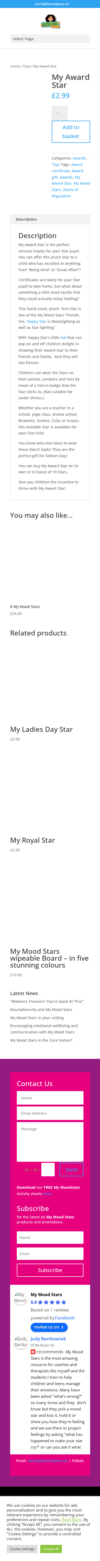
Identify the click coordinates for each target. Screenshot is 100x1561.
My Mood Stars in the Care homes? (41, 1040)
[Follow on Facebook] (23, 1468)
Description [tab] (26, 219)
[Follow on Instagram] (34, 1468)
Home (15, 66)
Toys (26, 66)
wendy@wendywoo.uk (48, 1460)
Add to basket (70, 132)
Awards (79, 158)
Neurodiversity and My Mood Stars (41, 1009)
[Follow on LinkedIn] (77, 1468)
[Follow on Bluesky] (55, 1468)
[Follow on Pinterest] (45, 1468)
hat (63, 337)
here (47, 1193)
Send (71, 1169)
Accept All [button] (51, 1548)
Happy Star (36, 321)
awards (66, 177)
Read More (71, 1519)
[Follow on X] (66, 1468)
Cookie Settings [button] (22, 1548)
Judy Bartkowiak (48, 1339)
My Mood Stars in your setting (37, 1017)
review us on (46, 1327)
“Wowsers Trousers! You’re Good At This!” (47, 1001)
